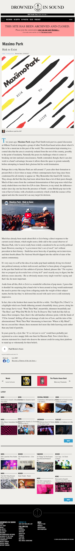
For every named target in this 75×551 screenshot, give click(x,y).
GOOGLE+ (21, 528)
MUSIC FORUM (4, 542)
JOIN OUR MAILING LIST (26, 524)
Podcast (37, 19)
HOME (2, 524)
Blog (31, 19)
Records (9, 19)
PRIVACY (40, 526)
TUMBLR (21, 535)
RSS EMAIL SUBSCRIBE (25, 541)
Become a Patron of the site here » (24, 360)
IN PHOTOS (3, 531)
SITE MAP (3, 526)
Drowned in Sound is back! (26, 400)
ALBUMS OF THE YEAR (6, 536)
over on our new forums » (48, 29)
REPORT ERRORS (4, 545)
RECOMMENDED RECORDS (7, 534)
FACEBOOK (22, 530)
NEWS (2, 527)
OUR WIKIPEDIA (42, 529)
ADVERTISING (41, 527)
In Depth (17, 19)
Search (70, 19)
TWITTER (21, 532)
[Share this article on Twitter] (8, 361)
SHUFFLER (22, 534)
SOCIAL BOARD (4, 543)
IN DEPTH (2, 529)
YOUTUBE (21, 537)
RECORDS (2, 533)
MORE (68, 441)
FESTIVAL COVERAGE (6, 538)
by (9, 131)
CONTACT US (22, 522)
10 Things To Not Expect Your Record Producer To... (45, 458)
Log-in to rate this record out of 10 (10, 354)
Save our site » (37, 14)
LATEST (3, 392)
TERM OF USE (41, 524)
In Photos (24, 19)
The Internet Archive (46, 32)
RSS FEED (21, 539)
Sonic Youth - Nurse (24, 476)
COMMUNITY (4, 540)
